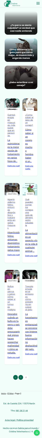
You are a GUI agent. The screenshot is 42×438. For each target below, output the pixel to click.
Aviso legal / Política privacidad (19, 420)
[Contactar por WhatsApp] (37, 433)
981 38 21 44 (22, 410)
